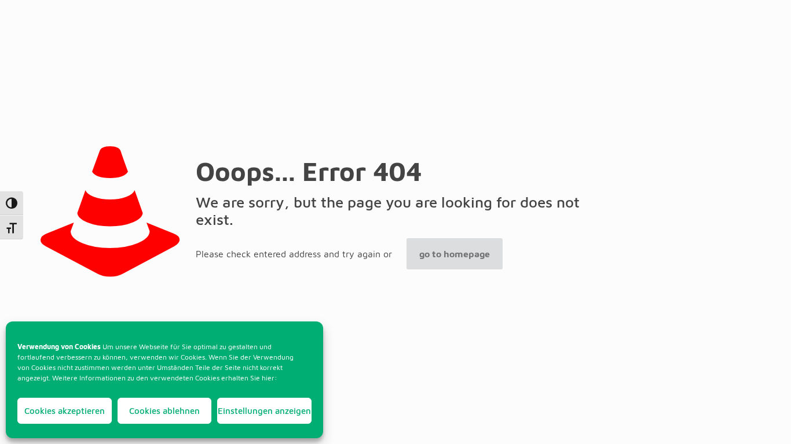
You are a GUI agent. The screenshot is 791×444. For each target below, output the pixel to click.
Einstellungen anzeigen (264, 411)
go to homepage (454, 254)
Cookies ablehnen (164, 411)
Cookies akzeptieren (64, 411)
